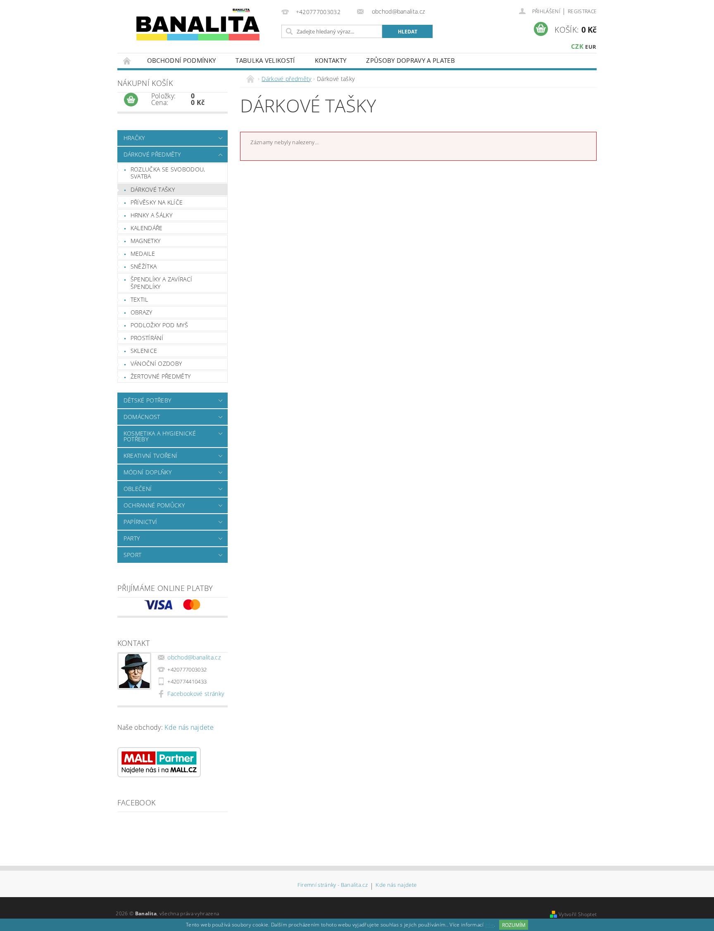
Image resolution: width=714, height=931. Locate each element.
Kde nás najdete (189, 727)
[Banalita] (197, 27)
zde (489, 925)
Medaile (143, 253)
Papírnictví (140, 522)
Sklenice (144, 351)
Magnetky (146, 241)
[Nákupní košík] (131, 100)
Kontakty (331, 60)
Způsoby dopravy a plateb (410, 60)
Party (132, 538)
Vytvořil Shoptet (578, 914)
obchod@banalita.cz (194, 657)
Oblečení (138, 489)
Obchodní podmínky (181, 60)
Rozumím (514, 925)
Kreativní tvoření (150, 456)
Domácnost (142, 417)
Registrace (582, 11)
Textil (139, 299)
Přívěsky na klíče (157, 202)
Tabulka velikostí (265, 60)
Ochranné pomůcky (154, 505)
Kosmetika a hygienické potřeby (160, 436)
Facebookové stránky (195, 694)
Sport (133, 555)
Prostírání (147, 338)
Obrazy (141, 312)
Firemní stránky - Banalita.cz (333, 885)
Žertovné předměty (160, 376)
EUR (590, 46)
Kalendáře (147, 228)
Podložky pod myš (159, 325)
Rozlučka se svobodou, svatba (168, 173)
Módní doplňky (147, 472)
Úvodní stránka (127, 60)
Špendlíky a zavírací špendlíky (161, 282)
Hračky (134, 138)
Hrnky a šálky (151, 215)
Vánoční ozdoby (156, 363)
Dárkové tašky (153, 189)
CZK (577, 46)
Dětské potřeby (147, 400)
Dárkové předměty (152, 154)
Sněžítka (144, 266)
